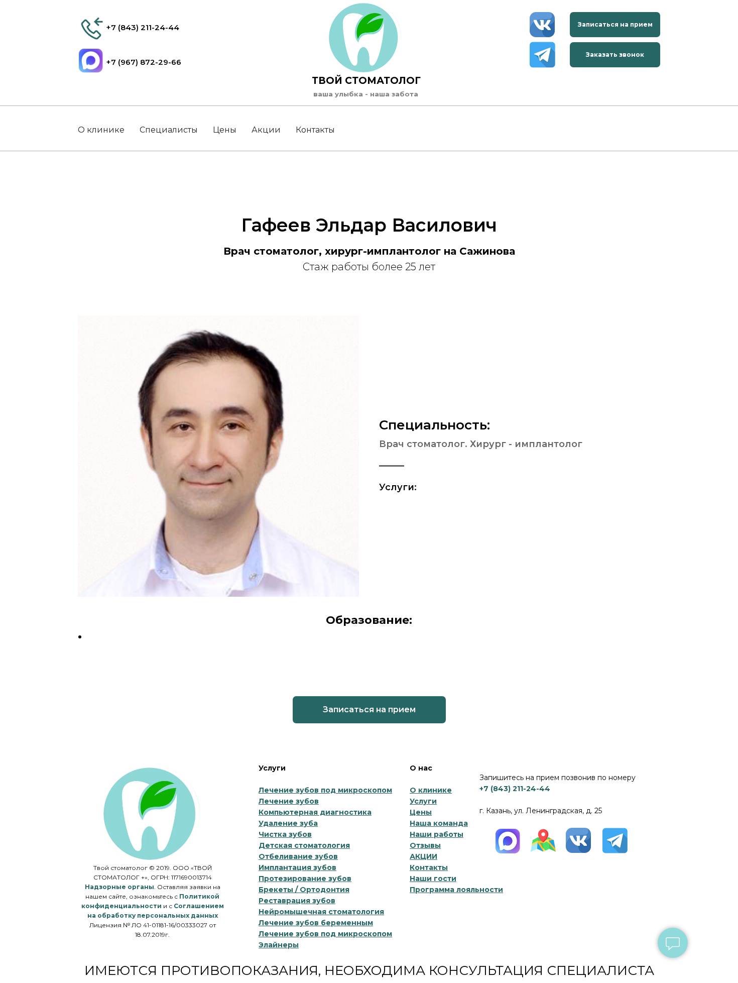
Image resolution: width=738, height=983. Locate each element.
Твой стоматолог (366, 80)
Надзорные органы (119, 887)
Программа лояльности (456, 889)
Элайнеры (279, 944)
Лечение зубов (289, 801)
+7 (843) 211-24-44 (142, 27)
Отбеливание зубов (298, 856)
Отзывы (425, 845)
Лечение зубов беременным (316, 922)
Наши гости (433, 878)
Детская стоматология (304, 845)
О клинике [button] (101, 130)
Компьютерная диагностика (315, 812)
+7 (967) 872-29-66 (143, 62)
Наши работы (436, 834)
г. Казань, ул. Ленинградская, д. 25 (540, 810)
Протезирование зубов (305, 878)
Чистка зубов (285, 834)
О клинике (431, 790)
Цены (224, 130)
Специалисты (169, 130)
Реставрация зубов (297, 900)
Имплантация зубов (297, 867)
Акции (266, 130)
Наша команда (439, 823)
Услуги (423, 801)
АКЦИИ (423, 856)
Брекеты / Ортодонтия (304, 889)
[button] (615, 24)
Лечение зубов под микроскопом (325, 790)
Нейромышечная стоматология (321, 911)
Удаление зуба (288, 823)
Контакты (315, 130)
